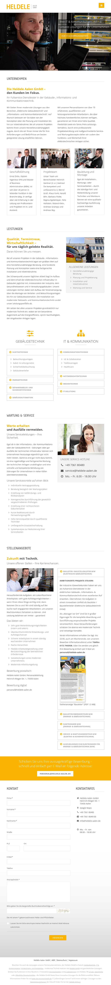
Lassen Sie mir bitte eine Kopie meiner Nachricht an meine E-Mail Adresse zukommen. (39, 925)
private (91, 972)
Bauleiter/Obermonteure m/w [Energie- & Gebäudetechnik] (78, 715)
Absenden (58, 937)
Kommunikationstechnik (75, 352)
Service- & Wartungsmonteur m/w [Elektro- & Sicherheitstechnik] (80, 735)
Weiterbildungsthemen (38, 982)
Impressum (73, 960)
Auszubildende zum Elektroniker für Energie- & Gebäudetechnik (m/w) (81, 745)
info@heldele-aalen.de (90, 821)
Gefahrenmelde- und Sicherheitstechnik (22, 388)
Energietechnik (19, 380)
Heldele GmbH (75, 968)
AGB (53, 960)
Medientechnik (70, 384)
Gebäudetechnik (89, 965)
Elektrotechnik (20, 352)
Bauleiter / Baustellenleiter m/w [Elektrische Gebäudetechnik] (79, 572)
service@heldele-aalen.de (81, 470)
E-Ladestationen (70, 972)
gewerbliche (99, 972)
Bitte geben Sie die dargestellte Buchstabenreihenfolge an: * (31, 906)
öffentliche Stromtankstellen (25, 975)
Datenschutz (62, 960)
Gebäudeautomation (22, 397)
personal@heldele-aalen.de (19, 689)
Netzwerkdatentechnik (75, 376)
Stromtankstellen (55, 972)
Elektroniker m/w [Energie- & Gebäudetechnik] (76, 725)
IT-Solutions (69, 391)
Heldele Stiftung (74, 982)
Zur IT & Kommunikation (74, 34)
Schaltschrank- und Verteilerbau (32, 968)
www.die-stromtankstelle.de (42, 979)
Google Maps (86, 808)
